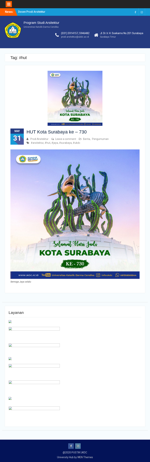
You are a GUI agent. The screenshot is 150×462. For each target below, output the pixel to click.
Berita (86, 139)
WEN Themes (85, 457)
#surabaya (65, 142)
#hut (47, 142)
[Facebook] (135, 12)
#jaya (54, 142)
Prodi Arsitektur (39, 139)
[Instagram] (142, 12)
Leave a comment (65, 139)
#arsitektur (37, 142)
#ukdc (76, 142)
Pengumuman (100, 139)
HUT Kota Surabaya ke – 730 (57, 131)
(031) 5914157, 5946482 (75, 33)
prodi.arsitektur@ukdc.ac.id (75, 37)
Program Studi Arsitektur (41, 23)
